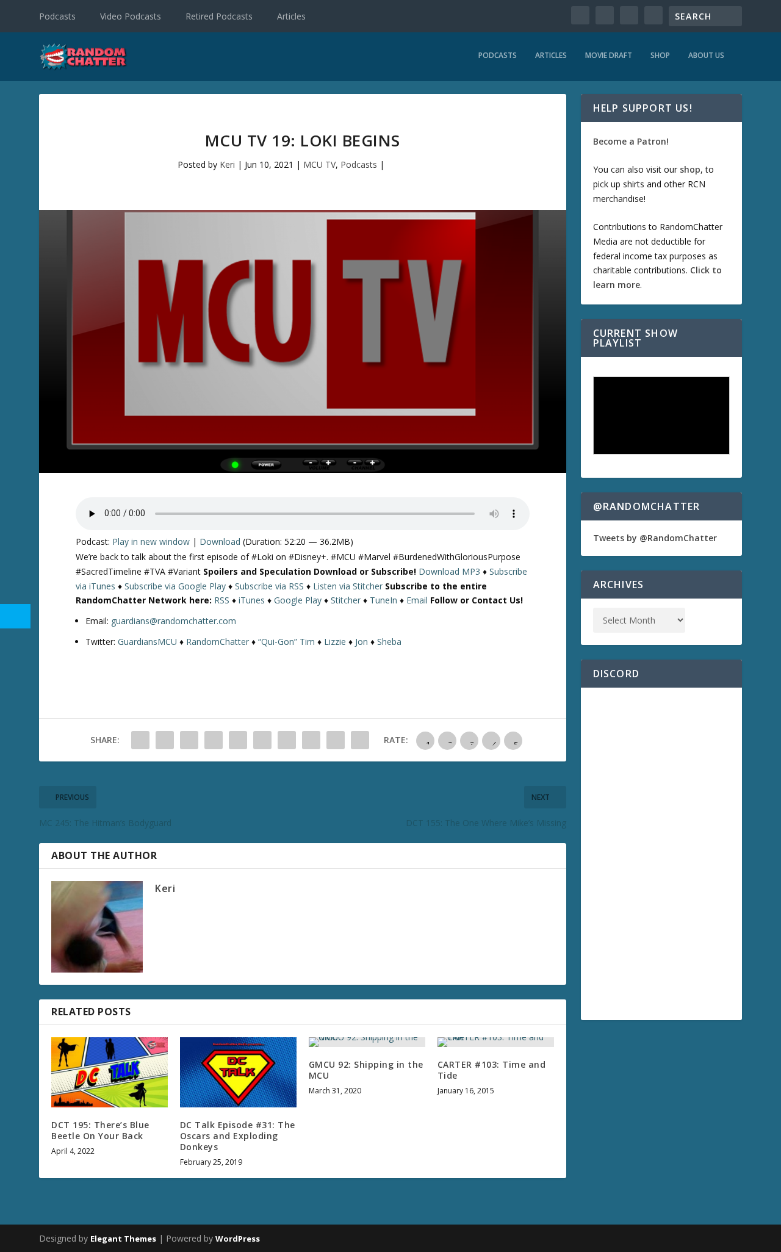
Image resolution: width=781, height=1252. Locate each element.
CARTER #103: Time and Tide (491, 1070)
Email (417, 600)
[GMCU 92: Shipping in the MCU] (367, 1042)
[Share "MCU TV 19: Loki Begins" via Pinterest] (238, 740)
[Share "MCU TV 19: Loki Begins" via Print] (360, 740)
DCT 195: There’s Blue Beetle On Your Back (100, 1130)
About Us (706, 55)
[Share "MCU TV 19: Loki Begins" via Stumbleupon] (311, 740)
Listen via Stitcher (348, 586)
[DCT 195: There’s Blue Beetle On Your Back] (109, 1072)
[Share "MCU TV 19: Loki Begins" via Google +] (189, 740)
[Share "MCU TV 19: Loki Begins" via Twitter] (165, 740)
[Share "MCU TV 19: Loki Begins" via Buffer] (287, 740)
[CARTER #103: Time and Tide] (495, 1042)
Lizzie (335, 641)
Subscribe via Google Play (175, 586)
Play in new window (151, 541)
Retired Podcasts (219, 16)
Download (220, 541)
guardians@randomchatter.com (173, 621)
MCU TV (319, 164)
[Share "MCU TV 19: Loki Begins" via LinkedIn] (262, 740)
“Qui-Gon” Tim (286, 641)
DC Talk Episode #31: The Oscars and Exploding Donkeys (237, 1136)
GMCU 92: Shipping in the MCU (366, 1070)
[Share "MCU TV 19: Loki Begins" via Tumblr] (213, 740)
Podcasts (57, 16)
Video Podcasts (130, 16)
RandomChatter (217, 641)
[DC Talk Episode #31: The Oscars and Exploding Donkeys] (238, 1072)
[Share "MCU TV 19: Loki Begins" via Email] (335, 740)
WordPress (237, 1238)
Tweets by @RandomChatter (655, 538)
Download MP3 (449, 571)
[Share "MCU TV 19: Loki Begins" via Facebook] (140, 740)
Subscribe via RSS (269, 586)
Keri (227, 164)
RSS (221, 600)
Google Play (298, 600)
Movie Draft (608, 55)
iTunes (252, 600)
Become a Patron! (631, 141)
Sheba (389, 641)
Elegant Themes (123, 1238)
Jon (361, 641)
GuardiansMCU (147, 641)
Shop (660, 55)
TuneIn (383, 600)
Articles (291, 16)
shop (690, 169)
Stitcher (346, 600)
